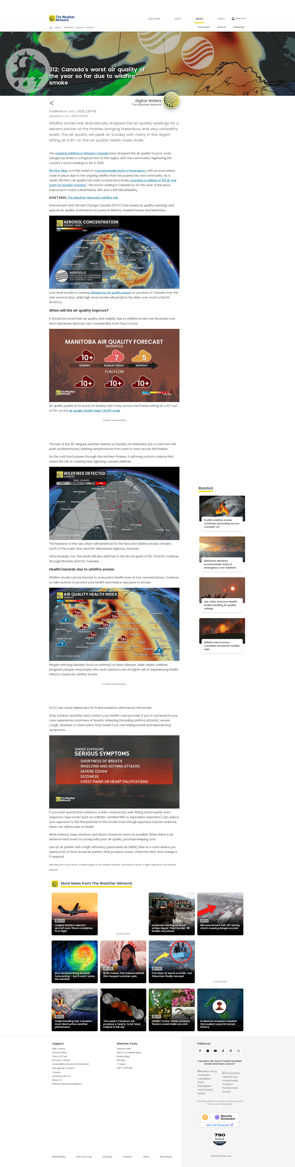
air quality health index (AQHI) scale (94, 411)
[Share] (51, 103)
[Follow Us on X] (238, 1051)
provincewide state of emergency (121, 171)
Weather (68, 27)
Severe (80, 27)
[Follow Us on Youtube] (215, 1051)
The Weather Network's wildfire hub (93, 198)
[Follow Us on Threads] (231, 1051)
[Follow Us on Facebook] (200, 1051)
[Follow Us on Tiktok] (223, 1051)
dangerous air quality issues (110, 293)
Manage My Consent (63, 1068)
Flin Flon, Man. (58, 171)
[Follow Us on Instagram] (208, 1051)
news (58, 27)
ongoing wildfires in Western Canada (81, 153)
